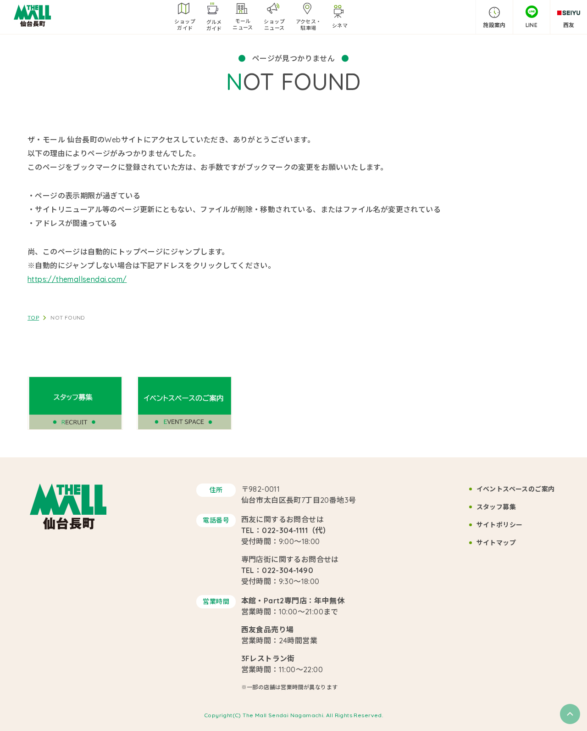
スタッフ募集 (496, 507)
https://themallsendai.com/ (77, 279)
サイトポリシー (499, 525)
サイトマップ (496, 543)
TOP (33, 317)
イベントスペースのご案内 (515, 489)
